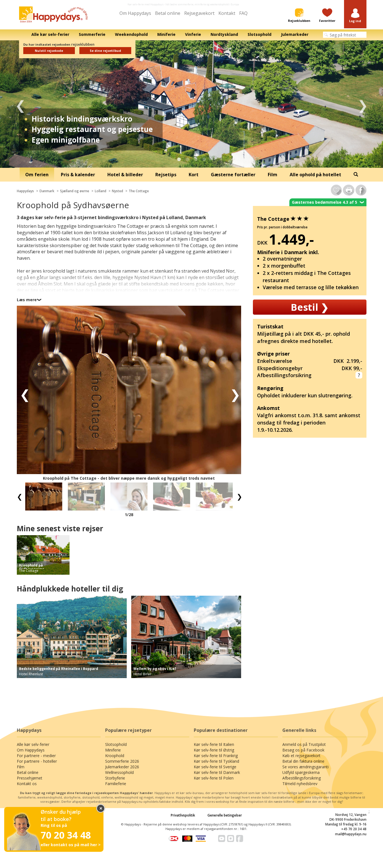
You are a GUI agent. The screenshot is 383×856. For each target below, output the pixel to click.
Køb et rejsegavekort (301, 755)
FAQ (243, 13)
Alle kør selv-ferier (33, 744)
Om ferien (37, 174)
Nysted (117, 191)
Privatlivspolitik (183, 815)
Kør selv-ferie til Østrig (214, 750)
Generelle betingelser (224, 815)
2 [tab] (187, 159)
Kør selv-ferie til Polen (214, 778)
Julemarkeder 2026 (122, 766)
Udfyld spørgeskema (301, 772)
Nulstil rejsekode (49, 50)
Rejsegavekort (199, 13)
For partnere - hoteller (37, 761)
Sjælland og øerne (74, 191)
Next (362, 104)
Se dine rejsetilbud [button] (105, 50)
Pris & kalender (78, 174)
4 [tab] (204, 159)
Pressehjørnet (29, 778)
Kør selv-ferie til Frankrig (216, 755)
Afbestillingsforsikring (301, 778)
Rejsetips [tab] (165, 174)
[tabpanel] (191, 104)
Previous (20, 104)
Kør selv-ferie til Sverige (215, 766)
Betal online (167, 13)
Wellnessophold (119, 772)
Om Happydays (135, 13)
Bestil (310, 307)
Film (20, 766)
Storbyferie (115, 778)
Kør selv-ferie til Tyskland (216, 761)
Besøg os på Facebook (303, 750)
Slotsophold (116, 744)
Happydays (25, 191)
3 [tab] (196, 159)
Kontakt (226, 13)
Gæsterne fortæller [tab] (233, 174)
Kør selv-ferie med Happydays (145, 4)
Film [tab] (272, 174)
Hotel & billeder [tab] (125, 174)
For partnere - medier (36, 755)
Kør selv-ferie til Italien (214, 744)
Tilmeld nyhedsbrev (299, 783)
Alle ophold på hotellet (315, 174)
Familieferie (115, 783)
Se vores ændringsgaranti (305, 766)
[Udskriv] (348, 190)
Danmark (47, 191)
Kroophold (114, 755)
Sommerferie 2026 (122, 761)
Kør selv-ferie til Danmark (217, 772)
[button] (355, 15)
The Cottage (139, 191)
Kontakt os (27, 783)
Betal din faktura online (303, 761)
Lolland (100, 191)
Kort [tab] (194, 174)
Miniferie (113, 750)
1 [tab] (179, 159)
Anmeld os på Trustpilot (304, 744)
